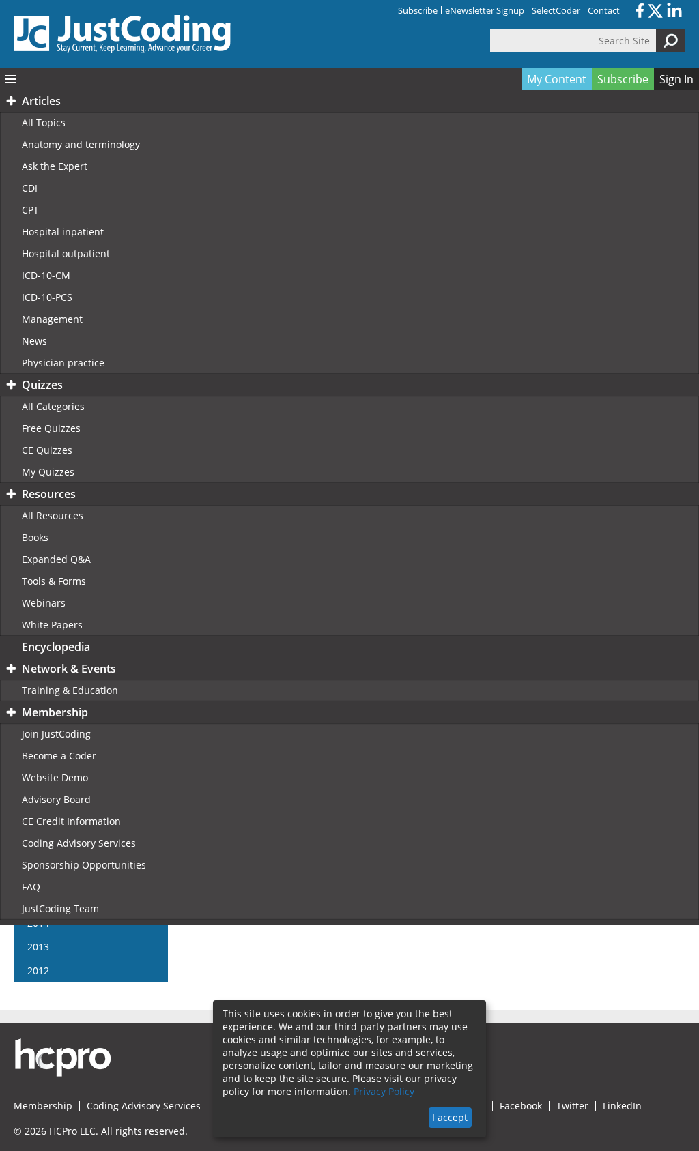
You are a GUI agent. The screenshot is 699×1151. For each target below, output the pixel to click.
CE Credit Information (71, 821)
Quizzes (42, 384)
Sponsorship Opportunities (84, 864)
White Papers (52, 624)
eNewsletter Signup (484, 10)
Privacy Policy (384, 1091)
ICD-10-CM (46, 275)
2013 (38, 946)
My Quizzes (48, 471)
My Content (556, 79)
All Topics (44, 122)
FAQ (31, 886)
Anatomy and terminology (81, 144)
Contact (604, 10)
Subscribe (418, 10)
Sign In (676, 79)
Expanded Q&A (56, 559)
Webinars (44, 602)
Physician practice (63, 362)
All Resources (52, 515)
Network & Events (69, 668)
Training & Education (70, 690)
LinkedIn (622, 1106)
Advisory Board (56, 799)
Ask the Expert (54, 166)
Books (35, 537)
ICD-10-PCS (47, 297)
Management (52, 318)
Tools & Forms (54, 580)
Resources (49, 493)
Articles (41, 100)
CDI (30, 187)
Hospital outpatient (66, 253)
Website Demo (55, 777)
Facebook (521, 1106)
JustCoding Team (60, 908)
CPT (30, 209)
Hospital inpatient (63, 231)
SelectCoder (556, 10)
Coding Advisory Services (79, 842)
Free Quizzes (51, 428)
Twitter (572, 1106)
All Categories (53, 406)
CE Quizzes (47, 449)
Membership (55, 712)
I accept (450, 1117)
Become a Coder (59, 755)
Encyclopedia (56, 646)
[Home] (123, 34)
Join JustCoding (56, 733)
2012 (38, 970)
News (34, 340)
